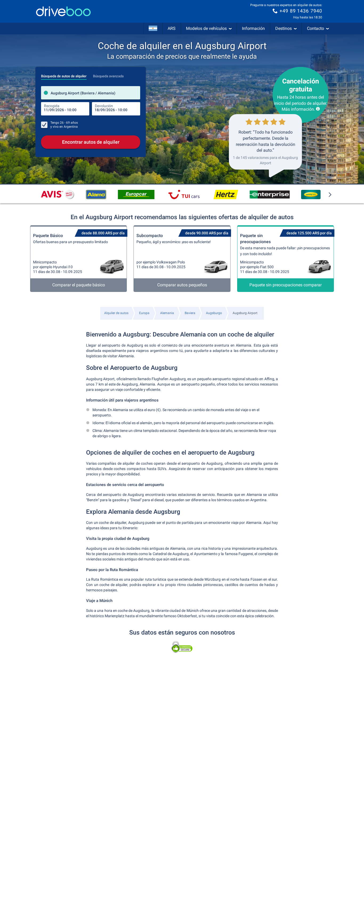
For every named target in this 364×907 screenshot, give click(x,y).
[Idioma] (153, 28)
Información (253, 28)
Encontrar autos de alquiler (90, 142)
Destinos (283, 28)
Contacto (315, 28)
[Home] (63, 11)
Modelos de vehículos (206, 28)
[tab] (63, 74)
